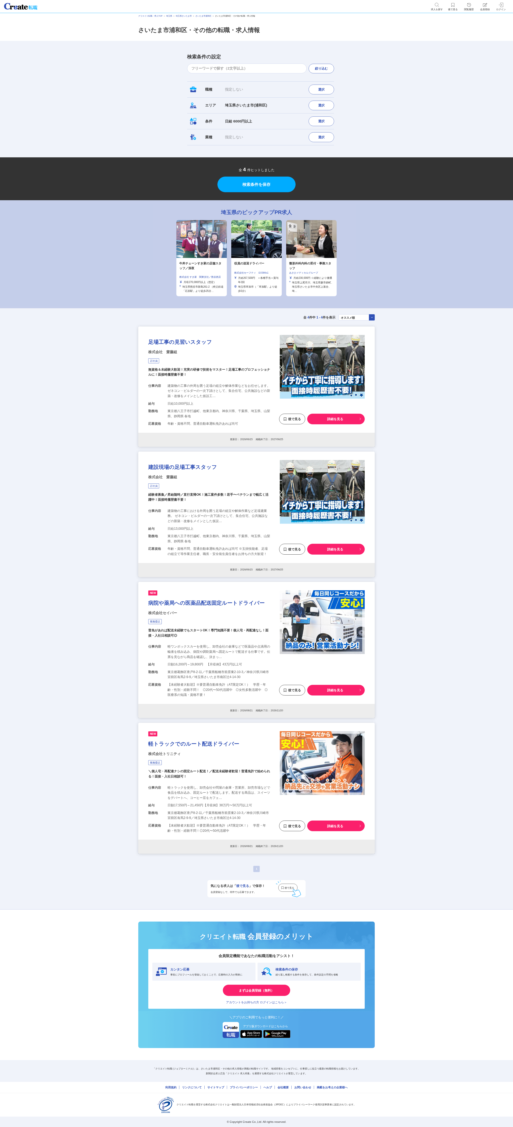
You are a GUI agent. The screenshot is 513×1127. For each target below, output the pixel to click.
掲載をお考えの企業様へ (332, 1087)
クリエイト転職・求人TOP (150, 16)
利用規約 (171, 1087)
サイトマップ (215, 1087)
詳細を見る (335, 419)
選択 (321, 89)
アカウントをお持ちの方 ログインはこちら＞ (256, 1002)
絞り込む (321, 68)
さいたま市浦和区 (203, 16)
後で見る (294, 419)
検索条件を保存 (256, 184)
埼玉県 (169, 16)
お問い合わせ (302, 1087)
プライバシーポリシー (244, 1087)
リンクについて (192, 1087)
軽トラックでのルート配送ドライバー (193, 744)
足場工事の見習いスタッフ (180, 342)
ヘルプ (268, 1087)
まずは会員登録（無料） (256, 990)
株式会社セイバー (162, 613)
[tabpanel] (256, 258)
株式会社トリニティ (164, 754)
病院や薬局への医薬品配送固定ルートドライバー (206, 603)
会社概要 (283, 1087)
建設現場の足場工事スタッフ (182, 467)
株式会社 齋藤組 (162, 352)
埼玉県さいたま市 (184, 16)
